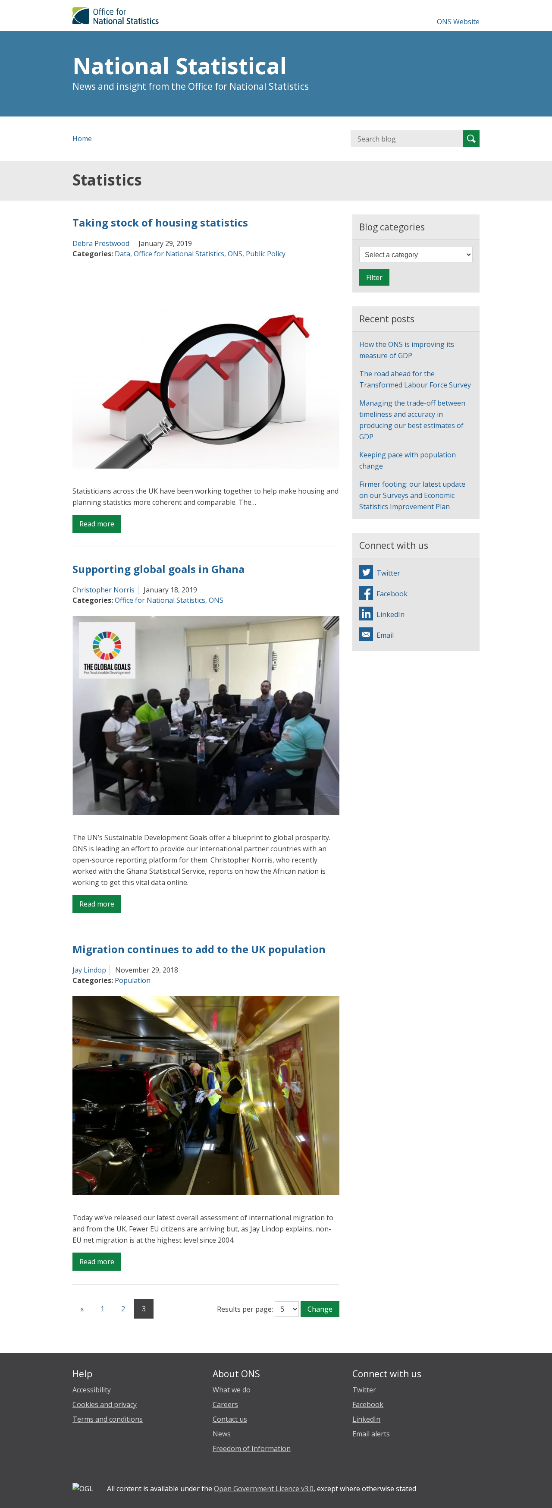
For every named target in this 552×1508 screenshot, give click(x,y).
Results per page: (245, 1309)
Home (82, 138)
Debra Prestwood (100, 243)
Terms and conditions (107, 1419)
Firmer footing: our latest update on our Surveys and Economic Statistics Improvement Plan (412, 495)
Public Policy (265, 253)
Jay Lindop (89, 970)
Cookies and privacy (104, 1404)
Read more (100, 526)
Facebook (367, 1404)
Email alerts (371, 1434)
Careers (225, 1404)
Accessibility (91, 1390)
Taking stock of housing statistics (160, 222)
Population (133, 980)
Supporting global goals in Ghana (158, 569)
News (222, 1434)
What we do (232, 1390)
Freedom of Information (252, 1448)
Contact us (230, 1419)
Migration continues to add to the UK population (199, 949)
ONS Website (458, 21)
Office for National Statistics (179, 253)
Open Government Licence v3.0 (264, 1488)
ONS (235, 253)
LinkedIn (366, 1419)
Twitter (364, 1390)
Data (122, 253)
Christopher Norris (103, 590)
